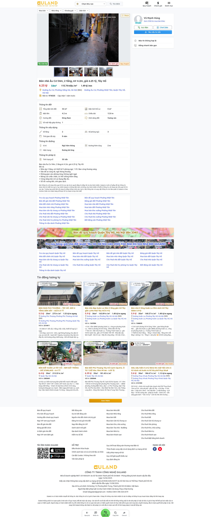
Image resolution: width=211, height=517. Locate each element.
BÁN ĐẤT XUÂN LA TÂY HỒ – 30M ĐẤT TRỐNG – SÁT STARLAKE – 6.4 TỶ (59, 369)
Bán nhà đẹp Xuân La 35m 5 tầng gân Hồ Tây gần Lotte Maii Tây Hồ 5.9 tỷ (105, 309)
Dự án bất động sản (79, 414)
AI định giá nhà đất (44, 431)
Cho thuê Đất (146, 417)
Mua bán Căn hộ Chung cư (116, 421)
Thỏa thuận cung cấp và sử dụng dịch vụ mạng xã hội (126, 449)
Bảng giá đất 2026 (44, 428)
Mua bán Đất (111, 417)
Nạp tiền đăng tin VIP (80, 424)
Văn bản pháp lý (78, 459)
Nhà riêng (55, 11)
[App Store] (57, 450)
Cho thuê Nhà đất (147, 410)
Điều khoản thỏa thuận (80, 448)
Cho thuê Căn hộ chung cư (151, 421)
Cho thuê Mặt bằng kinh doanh (152, 438)
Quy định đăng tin (113, 459)
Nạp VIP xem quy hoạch (46, 421)
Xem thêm (105, 401)
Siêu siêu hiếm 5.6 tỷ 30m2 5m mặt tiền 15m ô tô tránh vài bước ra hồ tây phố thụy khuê (151, 369)
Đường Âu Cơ (48, 90)
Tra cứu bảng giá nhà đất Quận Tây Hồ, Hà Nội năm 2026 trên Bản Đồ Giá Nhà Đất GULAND (105, 244)
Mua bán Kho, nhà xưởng (116, 424)
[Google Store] (57, 456)
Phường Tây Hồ (105, 316)
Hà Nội (74, 90)
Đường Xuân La (93, 316)
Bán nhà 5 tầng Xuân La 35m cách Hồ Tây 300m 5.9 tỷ (149, 309)
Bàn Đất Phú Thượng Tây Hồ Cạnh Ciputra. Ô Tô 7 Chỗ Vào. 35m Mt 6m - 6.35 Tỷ (105, 369)
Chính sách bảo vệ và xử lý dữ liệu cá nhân (88, 452)
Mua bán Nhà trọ (112, 431)
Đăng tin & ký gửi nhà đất (81, 421)
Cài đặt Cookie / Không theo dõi (84, 455)
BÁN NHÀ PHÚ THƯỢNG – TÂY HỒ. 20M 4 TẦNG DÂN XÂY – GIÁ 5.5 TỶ (57, 309)
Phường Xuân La (106, 319)
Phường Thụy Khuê (155, 378)
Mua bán (42, 11)
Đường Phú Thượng (48, 316)
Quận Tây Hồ (119, 90)
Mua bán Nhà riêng (113, 414)
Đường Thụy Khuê (140, 376)
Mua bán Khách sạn (114, 435)
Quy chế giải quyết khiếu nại (116, 456)
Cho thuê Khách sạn (148, 435)
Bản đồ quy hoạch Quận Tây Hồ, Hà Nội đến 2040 (105, 232)
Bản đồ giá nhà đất (44, 424)
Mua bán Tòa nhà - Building (116, 428)
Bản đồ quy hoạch (44, 410)
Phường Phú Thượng (64, 316)
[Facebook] (155, 449)
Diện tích (82, 11)
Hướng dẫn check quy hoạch (48, 417)
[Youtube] (160, 449)
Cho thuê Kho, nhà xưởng (150, 428)
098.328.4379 (122, 492)
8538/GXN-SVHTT (110, 481)
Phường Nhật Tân (104, 90)
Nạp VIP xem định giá (45, 435)
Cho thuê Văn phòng (149, 424)
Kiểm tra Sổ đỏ (77, 435)
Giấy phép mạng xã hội (115, 452)
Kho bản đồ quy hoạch (45, 414)
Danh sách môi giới (79, 428)
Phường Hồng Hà (62, 90)
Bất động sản (77, 410)
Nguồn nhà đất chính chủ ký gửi (84, 417)
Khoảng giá (69, 11)
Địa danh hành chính (79, 431)
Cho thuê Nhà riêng (148, 414)
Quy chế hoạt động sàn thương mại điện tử (122, 446)
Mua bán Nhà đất (113, 410)
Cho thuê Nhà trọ (147, 431)
